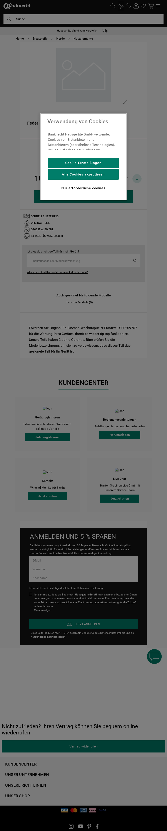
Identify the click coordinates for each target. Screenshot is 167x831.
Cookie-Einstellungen (83, 163)
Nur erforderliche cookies (83, 188)
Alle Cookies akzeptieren (83, 174)
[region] (83, 156)
